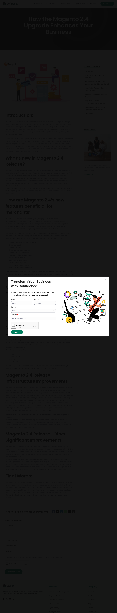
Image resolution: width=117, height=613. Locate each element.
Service (14, 307)
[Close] (105, 279)
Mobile (37, 299)
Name (13, 299)
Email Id (14, 315)
